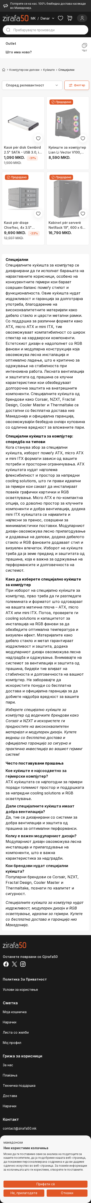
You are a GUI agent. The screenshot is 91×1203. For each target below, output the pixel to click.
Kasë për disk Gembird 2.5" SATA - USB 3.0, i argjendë (22, 150)
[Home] (4, 70)
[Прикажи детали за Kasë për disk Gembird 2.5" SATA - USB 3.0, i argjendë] (23, 123)
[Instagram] (23, 964)
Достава (10, 1096)
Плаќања (10, 1075)
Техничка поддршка (19, 1085)
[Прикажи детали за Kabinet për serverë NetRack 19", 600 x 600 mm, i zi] (68, 198)
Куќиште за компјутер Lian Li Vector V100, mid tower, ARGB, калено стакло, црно (67, 150)
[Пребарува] (8, 30)
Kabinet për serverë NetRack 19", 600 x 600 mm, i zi (68, 225)
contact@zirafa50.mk (19, 1128)
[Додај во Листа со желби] (38, 138)
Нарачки (9, 1022)
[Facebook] (6, 964)
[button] (13, 1142)
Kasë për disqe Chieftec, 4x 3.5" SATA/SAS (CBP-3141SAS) (18, 225)
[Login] (82, 18)
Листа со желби (16, 1032)
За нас (8, 1065)
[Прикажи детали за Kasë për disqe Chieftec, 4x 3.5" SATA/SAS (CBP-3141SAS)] (23, 198)
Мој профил (12, 1043)
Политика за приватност (25, 979)
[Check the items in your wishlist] (60, 18)
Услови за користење (20, 989)
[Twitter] (14, 964)
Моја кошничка (15, 1012)
